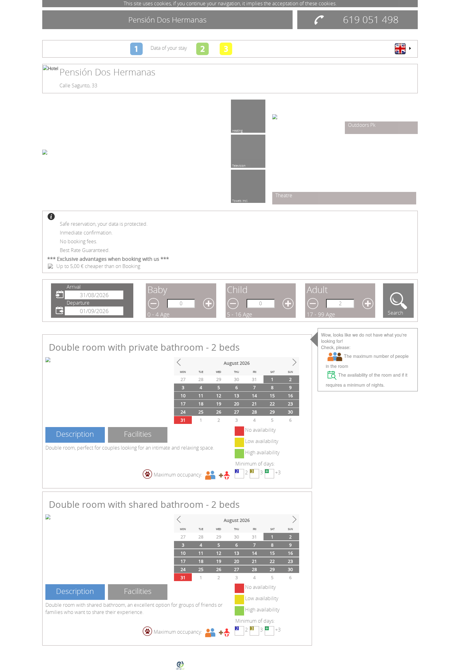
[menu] (402, 48)
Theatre (283, 195)
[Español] (402, 48)
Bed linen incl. (241, 164)
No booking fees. (78, 241)
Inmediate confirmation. (86, 232)
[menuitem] (402, 48)
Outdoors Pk (362, 124)
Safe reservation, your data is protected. (104, 223)
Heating (237, 129)
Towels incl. (240, 199)
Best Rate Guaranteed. (85, 250)
